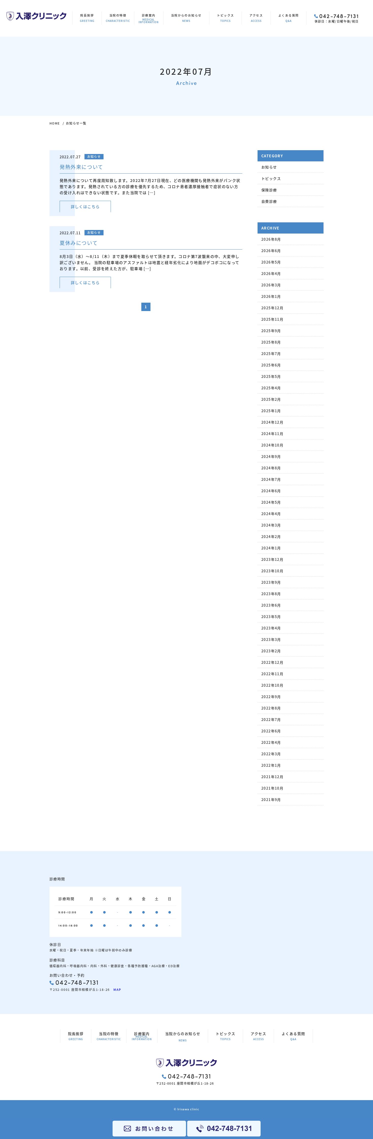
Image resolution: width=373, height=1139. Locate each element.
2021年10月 (272, 788)
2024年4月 (271, 513)
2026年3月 (271, 284)
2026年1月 (271, 296)
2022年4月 (271, 742)
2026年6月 (271, 250)
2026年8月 (271, 239)
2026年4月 (271, 273)
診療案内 (149, 18)
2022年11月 (272, 673)
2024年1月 (271, 547)
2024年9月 (271, 456)
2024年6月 (271, 490)
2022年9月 (271, 696)
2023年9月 (271, 582)
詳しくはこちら (85, 206)
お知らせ (269, 167)
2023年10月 (272, 570)
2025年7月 (271, 353)
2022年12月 (272, 662)
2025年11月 (272, 319)
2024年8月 (271, 467)
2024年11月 (272, 433)
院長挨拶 (87, 18)
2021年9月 (271, 799)
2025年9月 (271, 330)
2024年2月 (271, 536)
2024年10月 (272, 445)
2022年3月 (271, 753)
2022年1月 (271, 765)
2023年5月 (271, 616)
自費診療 (269, 201)
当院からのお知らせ (186, 18)
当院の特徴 (118, 18)
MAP (115, 989)
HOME (54, 123)
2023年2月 (271, 650)
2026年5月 (271, 262)
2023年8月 (271, 593)
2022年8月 (271, 708)
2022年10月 (272, 685)
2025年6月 (271, 364)
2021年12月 (272, 776)
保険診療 (269, 189)
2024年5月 (271, 502)
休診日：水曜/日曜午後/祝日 (337, 17)
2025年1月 (271, 410)
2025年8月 (271, 342)
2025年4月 (271, 387)
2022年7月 (271, 719)
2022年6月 (271, 730)
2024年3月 (271, 525)
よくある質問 (288, 18)
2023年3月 (271, 639)
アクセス (256, 18)
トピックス (225, 18)
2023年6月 (271, 605)
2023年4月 (271, 627)
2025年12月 (272, 307)
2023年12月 (272, 559)
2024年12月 (272, 422)
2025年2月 (271, 399)
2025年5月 (271, 376)
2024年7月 (271, 479)
